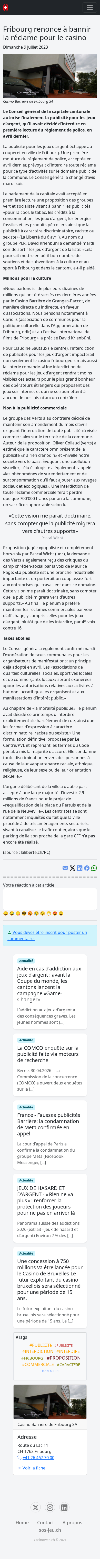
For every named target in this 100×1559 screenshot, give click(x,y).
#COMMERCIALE (37, 1364)
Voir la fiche (33, 1468)
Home (22, 1522)
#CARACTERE (67, 1364)
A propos (72, 1522)
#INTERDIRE (67, 1351)
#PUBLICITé (39, 1345)
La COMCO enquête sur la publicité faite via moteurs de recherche (48, 1054)
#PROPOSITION (62, 1358)
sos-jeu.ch (50, 1530)
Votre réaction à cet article (28, 885)
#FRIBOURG (31, 1358)
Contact (45, 1522)
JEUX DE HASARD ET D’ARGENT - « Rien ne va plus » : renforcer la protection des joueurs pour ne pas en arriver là (46, 1200)
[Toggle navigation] (90, 7)
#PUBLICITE (63, 1345)
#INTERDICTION (36, 1351)
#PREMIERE (50, 1371)
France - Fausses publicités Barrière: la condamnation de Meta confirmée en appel (48, 1124)
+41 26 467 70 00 (38, 1457)
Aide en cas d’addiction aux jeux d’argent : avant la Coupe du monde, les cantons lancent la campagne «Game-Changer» (49, 984)
